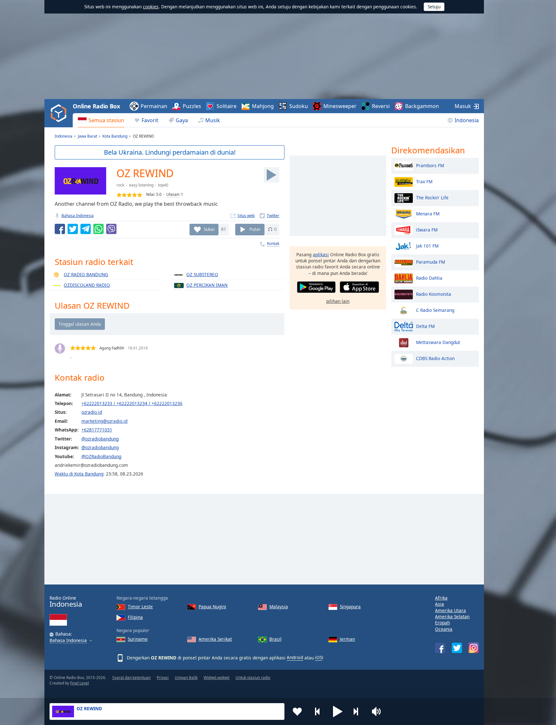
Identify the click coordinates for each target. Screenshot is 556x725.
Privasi (163, 677)
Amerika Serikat (215, 639)
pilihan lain (337, 301)
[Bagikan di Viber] (111, 229)
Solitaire (226, 106)
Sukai (209, 229)
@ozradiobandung (100, 439)
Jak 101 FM (427, 245)
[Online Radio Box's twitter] (457, 648)
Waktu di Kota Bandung (79, 474)
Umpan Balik (186, 677)
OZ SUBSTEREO (202, 274)
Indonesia (467, 120)
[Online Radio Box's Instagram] (473, 647)
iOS (318, 657)
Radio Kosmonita (433, 294)
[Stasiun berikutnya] (358, 711)
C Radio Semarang (435, 310)
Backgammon (422, 106)
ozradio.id (91, 412)
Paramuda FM (430, 261)
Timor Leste (140, 606)
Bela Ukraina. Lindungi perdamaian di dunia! (170, 152)
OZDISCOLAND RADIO (87, 285)
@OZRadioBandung (101, 456)
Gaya (182, 120)
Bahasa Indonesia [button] (68, 640)
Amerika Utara (450, 610)
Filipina (135, 617)
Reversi (381, 106)
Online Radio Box (96, 106)
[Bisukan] (378, 711)
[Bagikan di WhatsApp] (98, 229)
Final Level (79, 683)
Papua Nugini (212, 606)
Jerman (347, 639)
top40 (163, 185)
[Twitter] (269, 215)
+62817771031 (96, 430)
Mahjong (263, 106)
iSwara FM (427, 229)
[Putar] (271, 175)
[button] (338, 711)
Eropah (442, 623)
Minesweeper (340, 106)
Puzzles (192, 106)
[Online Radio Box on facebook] (440, 648)
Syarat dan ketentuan (131, 677)
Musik (212, 120)
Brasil (275, 639)
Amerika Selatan (452, 616)
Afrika (441, 598)
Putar (255, 229)
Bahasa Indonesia (77, 215)
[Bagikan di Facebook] (60, 229)
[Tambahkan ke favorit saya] (297, 711)
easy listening (141, 185)
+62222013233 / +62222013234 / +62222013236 (131, 403)
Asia (439, 604)
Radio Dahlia (429, 278)
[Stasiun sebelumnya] (317, 711)
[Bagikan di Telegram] (85, 229)
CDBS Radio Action (435, 358)
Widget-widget (216, 677)
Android (295, 657)
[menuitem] (101, 120)
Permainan (154, 106)
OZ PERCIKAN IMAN (206, 285)
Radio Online (66, 602)
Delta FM (425, 326)
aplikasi (321, 254)
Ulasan (172, 194)
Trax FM (424, 181)
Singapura (350, 606)
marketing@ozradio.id (104, 421)
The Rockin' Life (432, 197)
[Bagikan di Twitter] (73, 229)
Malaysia (278, 606)
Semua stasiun (106, 120)
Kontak (273, 243)
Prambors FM (430, 165)
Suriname (138, 639)
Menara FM (428, 213)
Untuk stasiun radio (253, 677)
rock (120, 185)
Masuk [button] (463, 106)
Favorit (150, 120)
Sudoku (298, 106)
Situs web (246, 215)
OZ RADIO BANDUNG (86, 274)
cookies (151, 7)
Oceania (443, 629)
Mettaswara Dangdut (438, 342)
